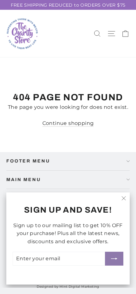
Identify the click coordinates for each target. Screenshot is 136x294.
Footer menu (28, 160)
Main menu (23, 179)
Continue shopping (68, 123)
